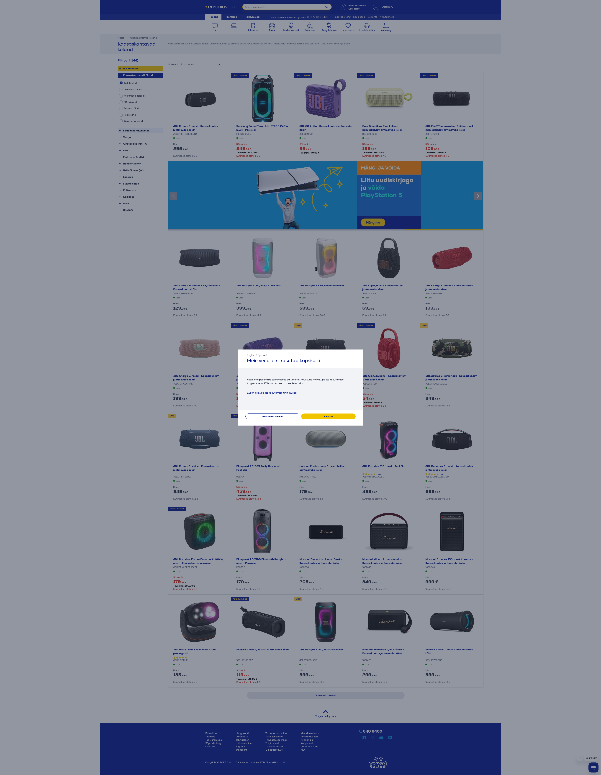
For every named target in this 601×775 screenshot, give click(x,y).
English (251, 355)
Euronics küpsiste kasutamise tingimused (272, 392)
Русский (262, 355)
